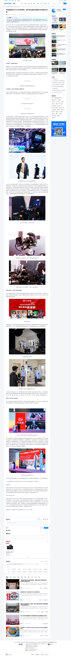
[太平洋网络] (21, 643)
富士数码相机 (54, 109)
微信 (47, 519)
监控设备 (59, 99)
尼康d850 (53, 113)
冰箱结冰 (53, 103)
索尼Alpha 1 (30, 569)
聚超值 (45, 3)
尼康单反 (58, 109)
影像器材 (46, 635)
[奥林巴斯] (45, 567)
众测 (48, 3)
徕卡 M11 (40, 569)
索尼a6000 (59, 105)
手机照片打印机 (54, 99)
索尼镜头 (58, 115)
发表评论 (46, 527)
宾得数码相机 (54, 115)
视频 (15, 0)
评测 (28, 3)
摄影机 (57, 113)
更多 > (65, 77)
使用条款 (35, 642)
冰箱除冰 (62, 101)
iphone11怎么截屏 (55, 107)
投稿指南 (32, 642)
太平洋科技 (7, 3)
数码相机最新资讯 (11, 6)
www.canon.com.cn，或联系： (28, 509)
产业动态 (15, 6)
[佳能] (14, 567)
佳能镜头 (53, 111)
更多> (47, 541)
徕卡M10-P (53, 101)
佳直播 (41, 588)
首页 (5, 6)
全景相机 (60, 113)
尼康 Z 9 (19, 569)
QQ (43, 519)
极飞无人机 (63, 109)
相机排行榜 (42, 561)
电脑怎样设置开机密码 (58, 97)
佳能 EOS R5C (14, 569)
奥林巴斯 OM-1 (46, 569)
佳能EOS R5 (54, 117)
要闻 (25, 3)
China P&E (41, 635)
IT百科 (41, 3)
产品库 (9, 0)
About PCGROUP (16, 642)
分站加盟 (41, 642)
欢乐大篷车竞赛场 (44, 623)
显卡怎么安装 (54, 105)
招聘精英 (44, 642)
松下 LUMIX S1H (35, 569)
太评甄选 (12, 0)
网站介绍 (21, 642)
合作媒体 (29, 642)
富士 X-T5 (24, 569)
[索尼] (29, 567)
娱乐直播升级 (45, 588)
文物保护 (42, 611)
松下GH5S (58, 101)
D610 (52, 97)
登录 (60, 0)
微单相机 (61, 111)
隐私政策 (24, 642)
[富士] (24, 567)
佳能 (38, 611)
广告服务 (27, 642)
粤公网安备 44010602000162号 (31, 650)
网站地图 (47, 642)
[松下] (35, 567)
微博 (45, 519)
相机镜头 (57, 111)
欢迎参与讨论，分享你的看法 (12, 522)
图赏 (34, 3)
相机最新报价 (46, 561)
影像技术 (46, 611)
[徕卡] (40, 567)
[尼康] (19, 567)
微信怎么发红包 (61, 107)
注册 (62, 0)
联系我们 (38, 642)
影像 (7, 6)
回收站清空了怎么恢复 (59, 103)
